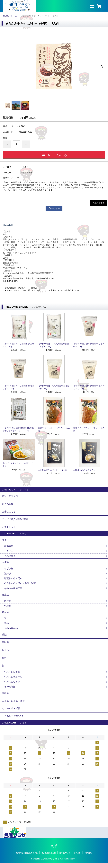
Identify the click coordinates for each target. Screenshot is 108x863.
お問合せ (88, 853)
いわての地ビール (13, 677)
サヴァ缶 (8, 568)
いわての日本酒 (12, 672)
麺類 (4, 634)
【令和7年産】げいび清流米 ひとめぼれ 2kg (88, 345)
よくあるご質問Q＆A (12, 716)
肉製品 (7, 601)
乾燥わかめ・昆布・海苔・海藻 (20, 583)
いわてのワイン (12, 681)
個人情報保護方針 (48, 853)
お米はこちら (9, 511)
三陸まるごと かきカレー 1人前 (52, 470)
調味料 (5, 642)
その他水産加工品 (13, 588)
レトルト (15, 16)
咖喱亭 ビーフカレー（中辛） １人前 (54, 429)
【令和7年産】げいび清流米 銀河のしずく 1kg (88, 387)
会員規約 (77, 853)
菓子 (4, 540)
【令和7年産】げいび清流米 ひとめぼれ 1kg (53, 387)
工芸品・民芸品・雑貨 (13, 701)
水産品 (5, 562)
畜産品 (5, 594)
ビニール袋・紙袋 (11, 708)
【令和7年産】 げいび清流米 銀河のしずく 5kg (53, 345)
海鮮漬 (7, 573)
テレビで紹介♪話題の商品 (15, 519)
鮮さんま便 (7, 504)
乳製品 (7, 606)
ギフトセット (9, 527)
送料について (64, 853)
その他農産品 (11, 628)
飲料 (4, 658)
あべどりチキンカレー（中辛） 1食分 (18, 464)
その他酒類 (9, 686)
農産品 (5, 612)
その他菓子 (9, 556)
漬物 (6, 623)
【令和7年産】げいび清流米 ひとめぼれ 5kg (18, 345)
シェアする (55, 208)
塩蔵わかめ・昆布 (13, 578)
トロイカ (8, 551)
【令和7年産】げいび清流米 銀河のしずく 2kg (18, 387)
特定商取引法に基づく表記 (27, 853)
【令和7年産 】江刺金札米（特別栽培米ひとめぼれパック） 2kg (18, 429)
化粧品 (5, 693)
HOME (6, 16)
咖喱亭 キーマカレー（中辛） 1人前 (88, 429)
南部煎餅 (8, 546)
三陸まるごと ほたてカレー (85, 470)
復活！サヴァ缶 (10, 496)
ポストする (99, 203)
